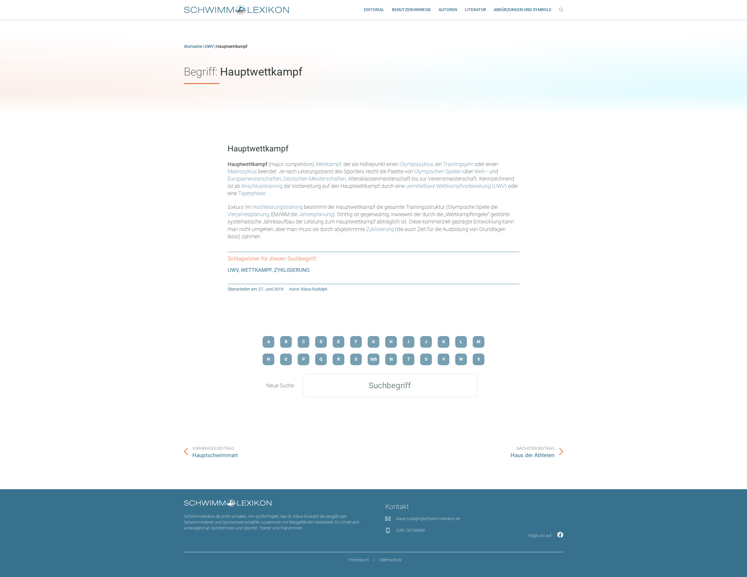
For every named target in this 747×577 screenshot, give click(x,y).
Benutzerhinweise (411, 9)
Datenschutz (391, 559)
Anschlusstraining (262, 186)
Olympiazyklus (416, 164)
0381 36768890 (410, 530)
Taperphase (251, 193)
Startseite (193, 46)
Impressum (358, 559)
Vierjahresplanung (248, 214)
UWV (209, 46)
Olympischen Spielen (438, 171)
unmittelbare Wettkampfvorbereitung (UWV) (456, 186)
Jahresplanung (316, 214)
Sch (373, 359)
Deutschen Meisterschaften (314, 179)
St (391, 359)
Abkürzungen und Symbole (522, 9)
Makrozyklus (243, 171)
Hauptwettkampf (258, 148)
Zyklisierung (380, 229)
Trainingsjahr (458, 164)
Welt (479, 171)
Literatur (475, 9)
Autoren (448, 9)
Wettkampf (328, 164)
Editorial (374, 9)
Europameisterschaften (254, 179)
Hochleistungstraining (277, 207)
